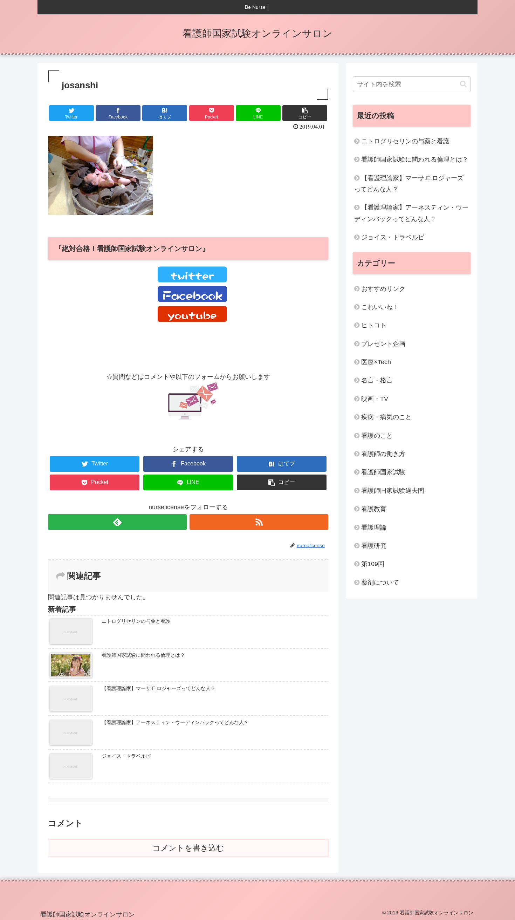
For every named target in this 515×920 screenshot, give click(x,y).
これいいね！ (380, 307)
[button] (463, 84)
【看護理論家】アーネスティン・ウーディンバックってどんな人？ (411, 213)
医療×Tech (376, 362)
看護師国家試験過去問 (392, 490)
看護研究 (373, 545)
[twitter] (192, 280)
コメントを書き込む (188, 848)
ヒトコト (373, 325)
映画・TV (374, 398)
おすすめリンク (383, 288)
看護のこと (377, 435)
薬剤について (380, 582)
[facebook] (192, 300)
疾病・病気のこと (386, 417)
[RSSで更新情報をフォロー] (259, 522)
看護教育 (373, 508)
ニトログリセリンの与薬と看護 (405, 141)
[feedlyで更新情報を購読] (117, 522)
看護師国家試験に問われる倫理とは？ (414, 159)
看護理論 (373, 527)
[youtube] (192, 319)
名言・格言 (377, 380)
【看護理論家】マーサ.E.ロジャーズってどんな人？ (409, 184)
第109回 (372, 563)
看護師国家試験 (383, 472)
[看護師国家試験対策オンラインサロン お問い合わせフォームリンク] (192, 418)
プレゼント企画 (383, 343)
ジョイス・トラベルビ (392, 237)
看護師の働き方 (383, 453)
